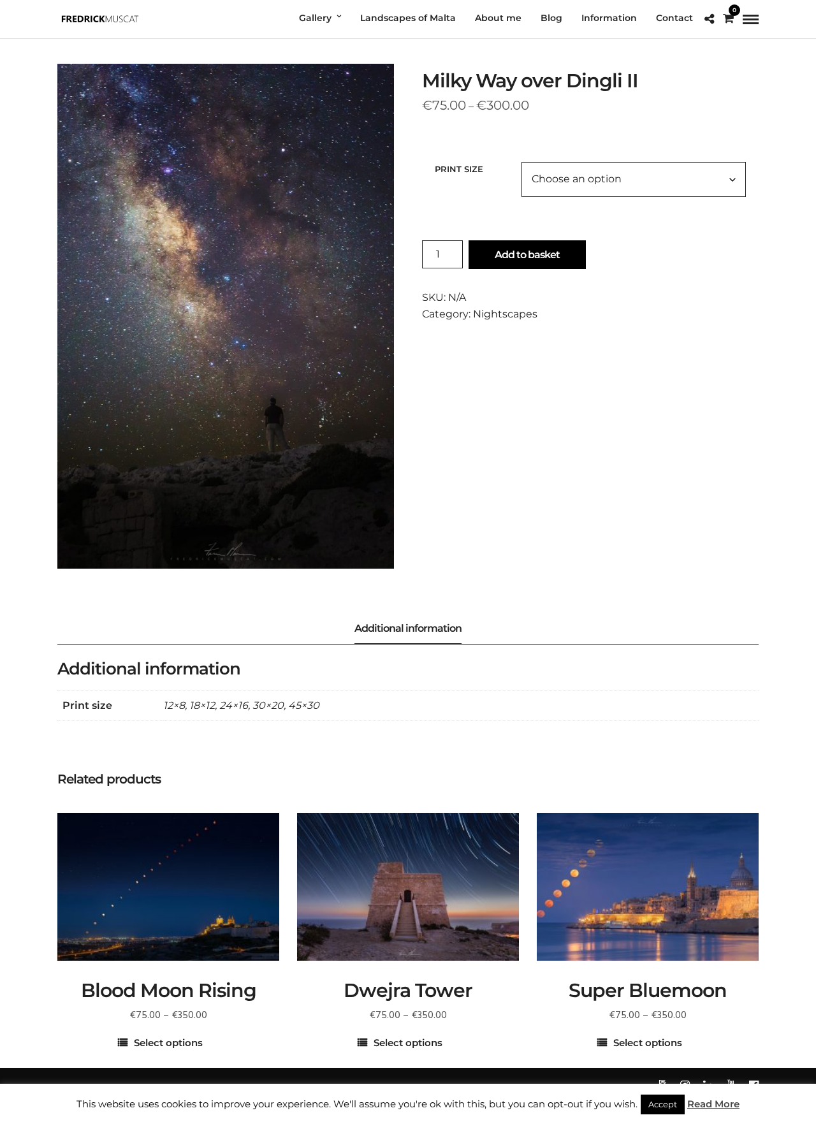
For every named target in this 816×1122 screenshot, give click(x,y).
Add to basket (527, 255)
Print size (459, 169)
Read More (713, 1104)
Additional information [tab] (408, 628)
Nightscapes (505, 314)
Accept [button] (662, 1104)
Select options (168, 1043)
